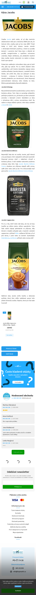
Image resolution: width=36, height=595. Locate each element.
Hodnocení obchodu (22, 395)
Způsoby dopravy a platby (18, 527)
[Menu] (2, 6)
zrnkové (3, 105)
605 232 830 (10, 7)
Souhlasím (18, 591)
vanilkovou (13, 238)
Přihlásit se (18, 487)
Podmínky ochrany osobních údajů (18, 524)
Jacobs (9, 39)
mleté (10, 105)
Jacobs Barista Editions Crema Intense (20, 171)
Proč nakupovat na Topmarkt (18, 530)
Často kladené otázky (18, 510)
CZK (20, 2)
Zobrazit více (18, 452)
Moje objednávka (18, 532)
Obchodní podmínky (18, 521)
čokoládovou (5, 238)
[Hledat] (33, 2)
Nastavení (18, 586)
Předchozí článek (11, 349)
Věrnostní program (18, 519)
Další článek (9, 354)
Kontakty (18, 513)
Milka (17, 233)
